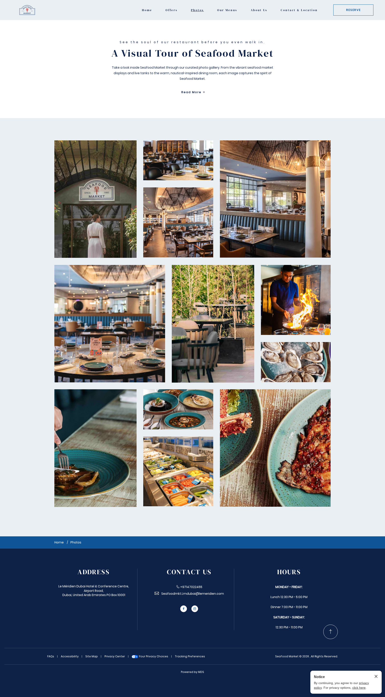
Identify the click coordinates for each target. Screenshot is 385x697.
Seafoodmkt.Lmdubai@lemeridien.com (192, 593)
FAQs (50, 656)
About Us (259, 10)
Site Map (91, 656)
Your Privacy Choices (153, 656)
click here (359, 687)
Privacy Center (114, 656)
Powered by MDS (192, 672)
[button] (95, 199)
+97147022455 (191, 587)
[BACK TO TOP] (330, 632)
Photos (197, 10)
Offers (172, 10)
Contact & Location (299, 10)
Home (147, 10)
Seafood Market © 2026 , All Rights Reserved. (306, 656)
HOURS (289, 572)
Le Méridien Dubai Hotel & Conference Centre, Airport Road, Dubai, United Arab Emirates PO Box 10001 (93, 590)
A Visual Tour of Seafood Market (192, 53)
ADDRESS (94, 572)
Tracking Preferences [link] (190, 656)
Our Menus (227, 10)
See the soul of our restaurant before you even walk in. (192, 42)
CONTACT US (189, 572)
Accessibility (70, 656)
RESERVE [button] (353, 10)
